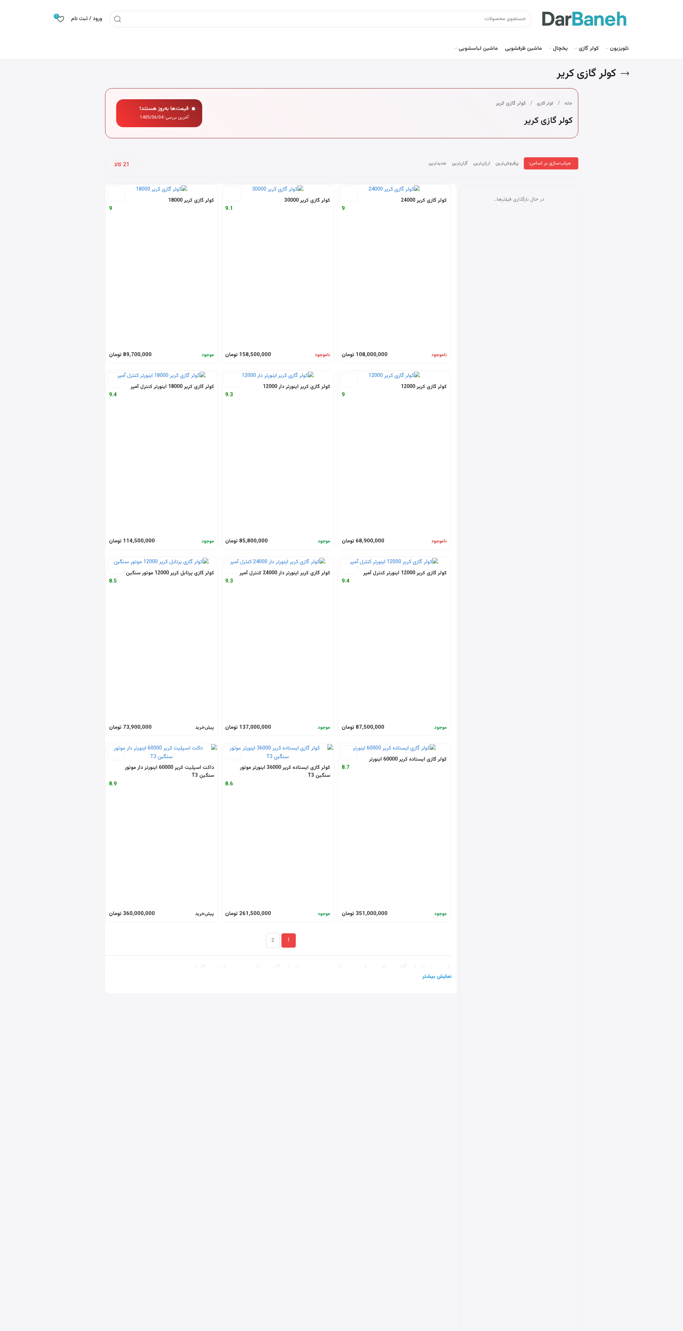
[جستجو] (117, 19)
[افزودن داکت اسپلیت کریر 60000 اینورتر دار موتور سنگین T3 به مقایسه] (116, 752)
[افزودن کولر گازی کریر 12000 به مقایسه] (349, 380)
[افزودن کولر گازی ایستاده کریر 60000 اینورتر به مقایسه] (349, 752)
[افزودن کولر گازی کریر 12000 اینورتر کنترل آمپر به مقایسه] (349, 566)
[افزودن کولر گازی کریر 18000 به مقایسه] (116, 193)
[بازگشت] (625, 74)
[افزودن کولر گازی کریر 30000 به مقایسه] (232, 193)
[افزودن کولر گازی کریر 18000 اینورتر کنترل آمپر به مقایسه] (116, 380)
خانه (568, 103)
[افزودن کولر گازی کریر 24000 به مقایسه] (349, 193)
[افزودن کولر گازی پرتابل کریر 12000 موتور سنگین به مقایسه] (116, 566)
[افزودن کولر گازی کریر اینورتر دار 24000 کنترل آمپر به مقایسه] (232, 566)
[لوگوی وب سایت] (584, 19)
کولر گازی (545, 103)
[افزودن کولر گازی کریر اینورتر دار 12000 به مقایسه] (232, 380)
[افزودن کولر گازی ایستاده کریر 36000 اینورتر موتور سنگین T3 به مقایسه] (232, 752)
